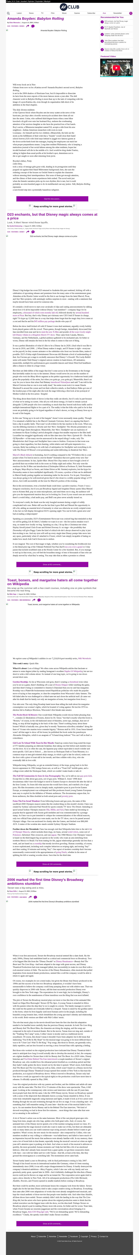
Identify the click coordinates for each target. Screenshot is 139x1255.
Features (14, 26)
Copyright (84, 1236)
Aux (104, 13)
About (33, 1236)
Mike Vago (12, 594)
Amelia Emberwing (15, 226)
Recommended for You (112, 17)
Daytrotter (39, 1)
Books (22, 26)
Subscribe (91, 13)
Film (52, 13)
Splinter (31, 1)
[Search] (8, 13)
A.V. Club (15, 1)
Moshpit (47, 1)
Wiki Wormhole (25, 600)
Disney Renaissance (64, 961)
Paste (8, 1)
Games (77, 13)
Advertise (52, 1236)
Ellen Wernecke (14, 22)
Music (64, 13)
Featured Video (108, 56)
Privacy (94, 1236)
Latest (19, 13)
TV (42, 13)
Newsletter (117, 13)
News (31, 13)
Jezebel (24, 1)
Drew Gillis (13, 891)
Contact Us (103, 1236)
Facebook (74, 1236)
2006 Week (23, 897)
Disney (22, 232)
